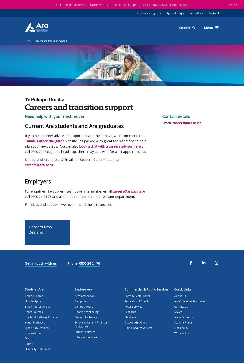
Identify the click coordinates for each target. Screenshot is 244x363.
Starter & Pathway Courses (41, 317)
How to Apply (33, 301)
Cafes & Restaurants (137, 296)
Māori (28, 338)
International (196, 13)
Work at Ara (181, 333)
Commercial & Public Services (146, 289)
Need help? (181, 328)
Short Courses (34, 312)
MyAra (212, 13)
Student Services (85, 332)
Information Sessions (88, 337)
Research (130, 312)
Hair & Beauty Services (138, 328)
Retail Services (133, 306)
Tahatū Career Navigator (44, 141)
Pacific (29, 344)
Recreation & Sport (136, 301)
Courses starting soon (149, 13)
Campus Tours (84, 306)
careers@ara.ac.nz (39, 165)
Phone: (72, 263)
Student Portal (183, 322)
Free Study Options (37, 328)
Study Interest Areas (37, 306)
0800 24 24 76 (89, 263)
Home (28, 40)
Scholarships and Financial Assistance (91, 324)
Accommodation (85, 296)
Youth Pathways (35, 322)
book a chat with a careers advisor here (110, 146)
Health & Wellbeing (87, 312)
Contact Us (181, 306)
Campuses (81, 301)
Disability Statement (37, 349)
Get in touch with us (41, 263)
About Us (180, 296)
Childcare (130, 317)
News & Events (183, 317)
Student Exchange (86, 317)
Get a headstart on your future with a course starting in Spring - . (122, 5)
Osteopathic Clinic (135, 322)
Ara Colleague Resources (189, 301)
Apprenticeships (175, 13)
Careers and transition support (51, 40)
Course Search (34, 296)
